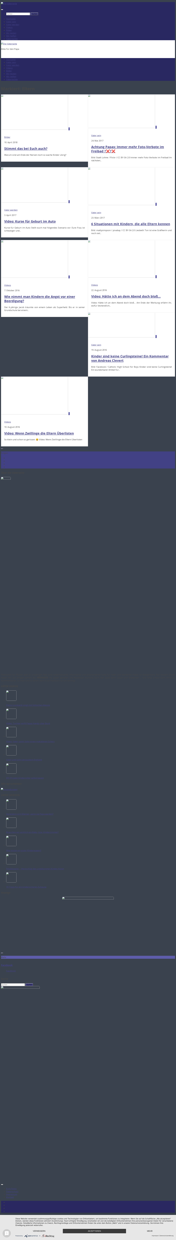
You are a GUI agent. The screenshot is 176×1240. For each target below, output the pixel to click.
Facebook (7, 965)
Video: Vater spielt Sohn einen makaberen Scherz (30, 741)
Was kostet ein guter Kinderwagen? (23, 850)
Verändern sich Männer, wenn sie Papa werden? (29, 813)
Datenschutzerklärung (166, 1235)
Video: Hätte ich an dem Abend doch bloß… (126, 296)
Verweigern (39, 1231)
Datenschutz (12, 1191)
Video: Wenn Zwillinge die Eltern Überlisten (39, 433)
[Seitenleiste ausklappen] (2, 448)
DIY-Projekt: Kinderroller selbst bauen (25, 777)
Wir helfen (11, 36)
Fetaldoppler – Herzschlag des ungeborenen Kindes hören (35, 868)
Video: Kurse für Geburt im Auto (30, 221)
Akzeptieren (94, 1231)
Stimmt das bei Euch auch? (25, 148)
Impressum (11, 1194)
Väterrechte (12, 38)
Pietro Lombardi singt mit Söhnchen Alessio (28, 705)
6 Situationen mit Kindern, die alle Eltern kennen (130, 224)
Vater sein (11, 21)
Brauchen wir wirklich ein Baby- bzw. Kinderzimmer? (32, 832)
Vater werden (12, 24)
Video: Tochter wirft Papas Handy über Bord (28, 723)
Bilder (9, 30)
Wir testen (11, 33)
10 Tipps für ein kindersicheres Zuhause (26, 886)
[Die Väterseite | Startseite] (9, 3)
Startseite (11, 18)
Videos (9, 27)
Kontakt (10, 1197)
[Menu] (2, 9)
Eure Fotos (11, 1188)
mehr (150, 1231)
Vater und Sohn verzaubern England (24, 759)
